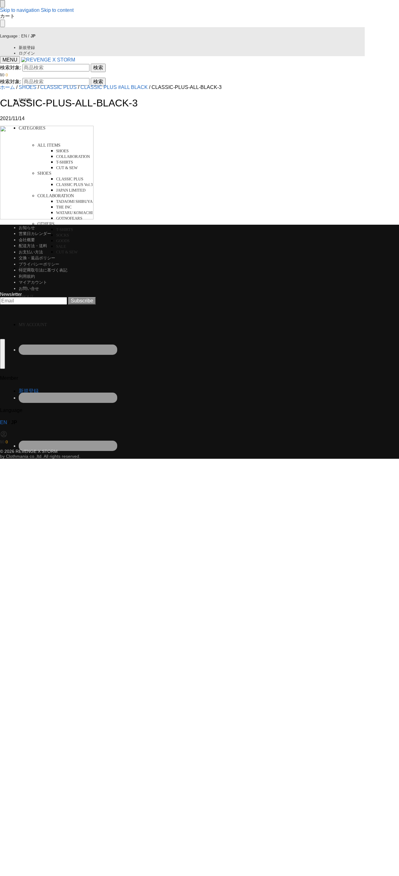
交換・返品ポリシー (37, 258)
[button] (4, 75)
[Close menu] (2, 3)
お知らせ (27, 227)
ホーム (7, 87)
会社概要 (27, 239)
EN (24, 36)
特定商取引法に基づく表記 (43, 270)
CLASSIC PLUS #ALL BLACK (114, 87)
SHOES (27, 87)
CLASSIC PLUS (58, 87)
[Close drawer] (2, 23)
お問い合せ (29, 288)
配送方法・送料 (33, 245)
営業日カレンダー (35, 233)
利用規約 (27, 276)
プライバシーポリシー (39, 264)
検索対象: (10, 67)
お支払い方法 (31, 252)
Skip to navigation (20, 10)
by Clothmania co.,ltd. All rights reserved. (40, 456)
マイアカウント (33, 282)
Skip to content (57, 10)
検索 (98, 67)
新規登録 (27, 47)
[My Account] (3, 436)
